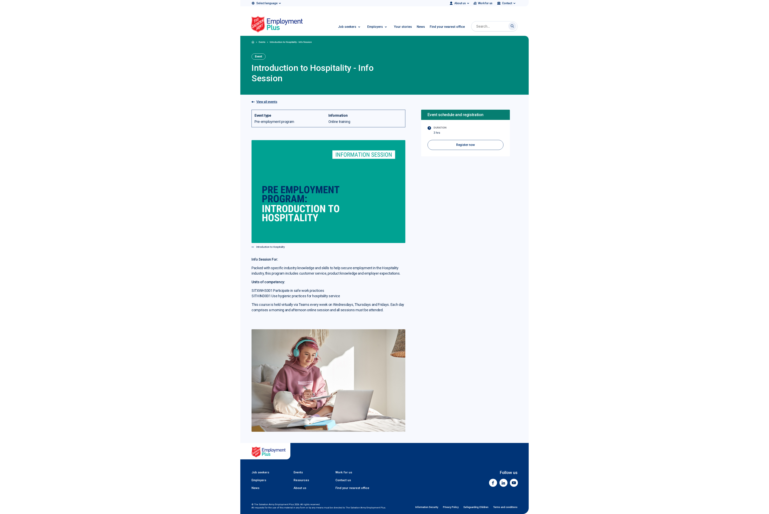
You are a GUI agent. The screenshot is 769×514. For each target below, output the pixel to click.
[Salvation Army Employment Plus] (277, 25)
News (421, 27)
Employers (375, 27)
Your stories (403, 27)
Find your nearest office (447, 27)
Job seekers (347, 27)
